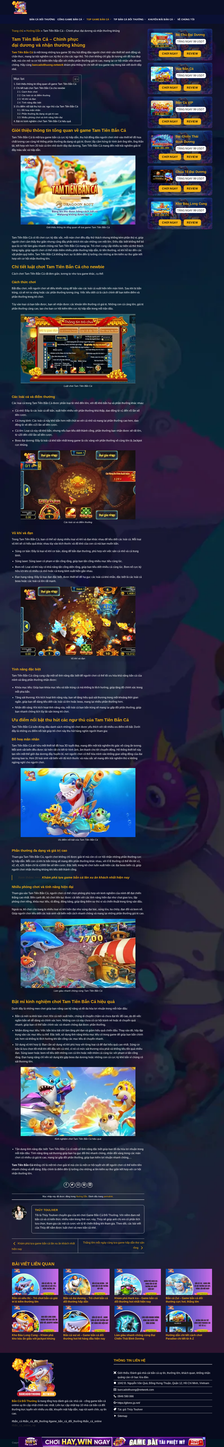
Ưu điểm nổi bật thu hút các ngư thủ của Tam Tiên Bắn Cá (47, 106)
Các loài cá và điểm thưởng (36, 95)
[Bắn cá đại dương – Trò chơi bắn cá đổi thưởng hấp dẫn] (86, 1282)
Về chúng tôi (185, 19)
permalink (108, 1196)
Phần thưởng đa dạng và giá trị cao (40, 114)
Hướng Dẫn (33, 30)
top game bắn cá (98, 19)
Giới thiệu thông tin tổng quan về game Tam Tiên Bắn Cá (46, 84)
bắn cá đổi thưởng (42, 19)
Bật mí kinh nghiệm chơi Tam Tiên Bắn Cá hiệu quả (43, 121)
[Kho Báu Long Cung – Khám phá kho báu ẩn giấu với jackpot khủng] (35, 1319)
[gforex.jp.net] (28, 7)
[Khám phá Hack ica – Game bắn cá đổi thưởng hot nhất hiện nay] (137, 1282)
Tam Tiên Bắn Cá (22, 52)
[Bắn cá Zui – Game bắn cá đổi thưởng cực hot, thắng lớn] (189, 1282)
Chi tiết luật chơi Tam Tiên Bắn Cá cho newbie (40, 88)
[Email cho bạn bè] (78, 1185)
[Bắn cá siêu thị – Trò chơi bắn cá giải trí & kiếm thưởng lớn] (35, 1282)
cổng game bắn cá (69, 19)
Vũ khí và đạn (29, 99)
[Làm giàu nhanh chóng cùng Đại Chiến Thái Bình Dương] (137, 1319)
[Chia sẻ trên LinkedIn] (90, 1185)
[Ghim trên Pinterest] (84, 1185)
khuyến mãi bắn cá (160, 19)
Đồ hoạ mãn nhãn (31, 110)
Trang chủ (17, 30)
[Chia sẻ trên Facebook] (66, 1185)
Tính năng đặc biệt (31, 102)
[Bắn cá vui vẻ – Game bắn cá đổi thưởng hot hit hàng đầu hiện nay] (86, 1319)
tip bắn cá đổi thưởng (129, 19)
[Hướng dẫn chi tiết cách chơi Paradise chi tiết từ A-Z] (189, 1319)
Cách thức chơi (29, 92)
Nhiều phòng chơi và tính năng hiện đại (42, 117)
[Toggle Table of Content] (74, 79)
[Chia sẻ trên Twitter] (72, 1185)
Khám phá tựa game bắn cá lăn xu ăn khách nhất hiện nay (86, 877)
